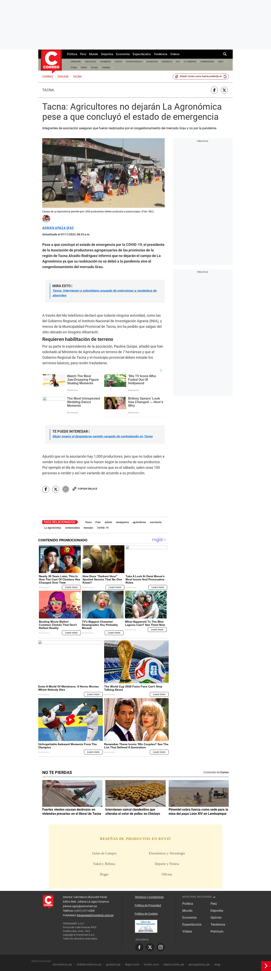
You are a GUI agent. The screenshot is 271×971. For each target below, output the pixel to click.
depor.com (132, 964)
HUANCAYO (152, 61)
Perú (83, 54)
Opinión (216, 917)
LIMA (220, 61)
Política (72, 54)
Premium (216, 931)
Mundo (93, 54)
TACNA (94, 67)
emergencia (122, 522)
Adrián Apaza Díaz (58, 228)
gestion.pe (113, 964)
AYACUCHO (90, 61)
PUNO (84, 67)
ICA (178, 61)
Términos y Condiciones (149, 897)
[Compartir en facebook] (214, 90)
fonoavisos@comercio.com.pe (95, 915)
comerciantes (72, 527)
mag (217, 964)
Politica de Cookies (146, 913)
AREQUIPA (76, 61)
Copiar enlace (87, 488)
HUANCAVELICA (134, 61)
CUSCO (118, 61)
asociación (156, 522)
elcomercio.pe (62, 964)
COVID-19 (103, 527)
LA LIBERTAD (190, 61)
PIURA (74, 67)
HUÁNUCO (167, 61)
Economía (123, 54)
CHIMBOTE (105, 61)
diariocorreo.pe (173, 964)
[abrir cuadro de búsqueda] (225, 54)
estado (108, 522)
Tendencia (160, 54)
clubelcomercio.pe (89, 964)
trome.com (151, 964)
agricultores (139, 522)
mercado (88, 527)
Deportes (107, 54)
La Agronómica (52, 527)
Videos (175, 54)
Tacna (48, 90)
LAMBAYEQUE (207, 61)
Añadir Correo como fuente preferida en (201, 76)
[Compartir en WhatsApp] (65, 489)
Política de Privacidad (148, 905)
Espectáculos (142, 54)
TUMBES (106, 67)
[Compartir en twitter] (224, 90)
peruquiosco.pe (199, 964)
